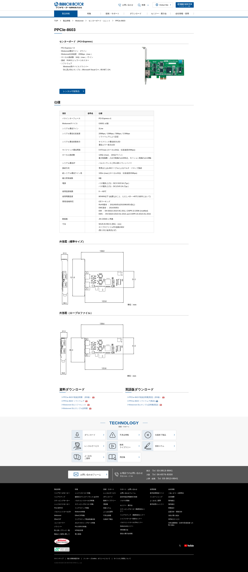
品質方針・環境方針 (175, 512)
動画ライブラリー (109, 500)
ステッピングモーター (62, 500)
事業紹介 (171, 508)
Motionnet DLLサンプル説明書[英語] (144, 405)
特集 (89, 13)
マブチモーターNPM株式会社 (69, 5)
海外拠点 (171, 504)
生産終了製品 (108, 519)
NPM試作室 (79, 530)
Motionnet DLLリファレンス (74, 405)
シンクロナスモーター (62, 504)
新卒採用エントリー (157, 504)
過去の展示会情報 (126, 533)
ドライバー (58, 526)
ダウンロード (135, 13)
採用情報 (153, 489)
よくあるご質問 (155, 500)
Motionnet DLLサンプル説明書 (75, 408)
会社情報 (171, 489)
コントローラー (59, 523)
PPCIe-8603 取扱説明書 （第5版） (77, 397)
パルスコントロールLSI (62, 512)
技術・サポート (112, 13)
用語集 (105, 504)
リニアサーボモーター (62, 493)
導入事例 (78, 534)
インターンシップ (156, 497)
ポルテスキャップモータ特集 (85, 523)
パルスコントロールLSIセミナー (131, 522)
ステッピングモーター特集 (84, 504)
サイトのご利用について (122, 558)
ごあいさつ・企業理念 (176, 493)
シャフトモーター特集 (82, 493)
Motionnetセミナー (126, 526)
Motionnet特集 (80, 512)
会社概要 (171, 497)
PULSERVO (58, 508)
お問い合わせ (127, 5)
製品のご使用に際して (62, 534)
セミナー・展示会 (159, 13)
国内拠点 (171, 500)
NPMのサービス (174, 519)
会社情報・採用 (182, 13)
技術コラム (107, 508)
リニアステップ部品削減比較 (85, 519)
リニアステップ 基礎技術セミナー (132, 515)
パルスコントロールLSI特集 (84, 500)
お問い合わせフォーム (128, 493)
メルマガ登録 (124, 500)
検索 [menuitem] (143, 5)
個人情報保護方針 (73, 558)
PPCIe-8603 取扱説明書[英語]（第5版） (145, 397)
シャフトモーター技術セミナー (131, 519)
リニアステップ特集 (82, 508)
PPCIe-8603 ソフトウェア (73, 401)
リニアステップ (59, 497)
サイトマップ (59, 558)
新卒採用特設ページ (157, 493)
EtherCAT (57, 519)
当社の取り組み (173, 515)
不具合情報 (107, 515)
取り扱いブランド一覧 (62, 530)
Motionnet (57, 515)
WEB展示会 (124, 530)
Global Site (163, 5)
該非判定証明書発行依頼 (128, 497)
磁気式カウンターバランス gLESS (87, 497)
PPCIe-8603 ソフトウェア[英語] (142, 401)
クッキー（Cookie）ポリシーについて (96, 558)
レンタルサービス (109, 493)
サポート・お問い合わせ (128, 489)
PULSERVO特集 (81, 526)
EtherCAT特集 (80, 515)
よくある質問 (108, 512)
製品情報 (66, 13)
